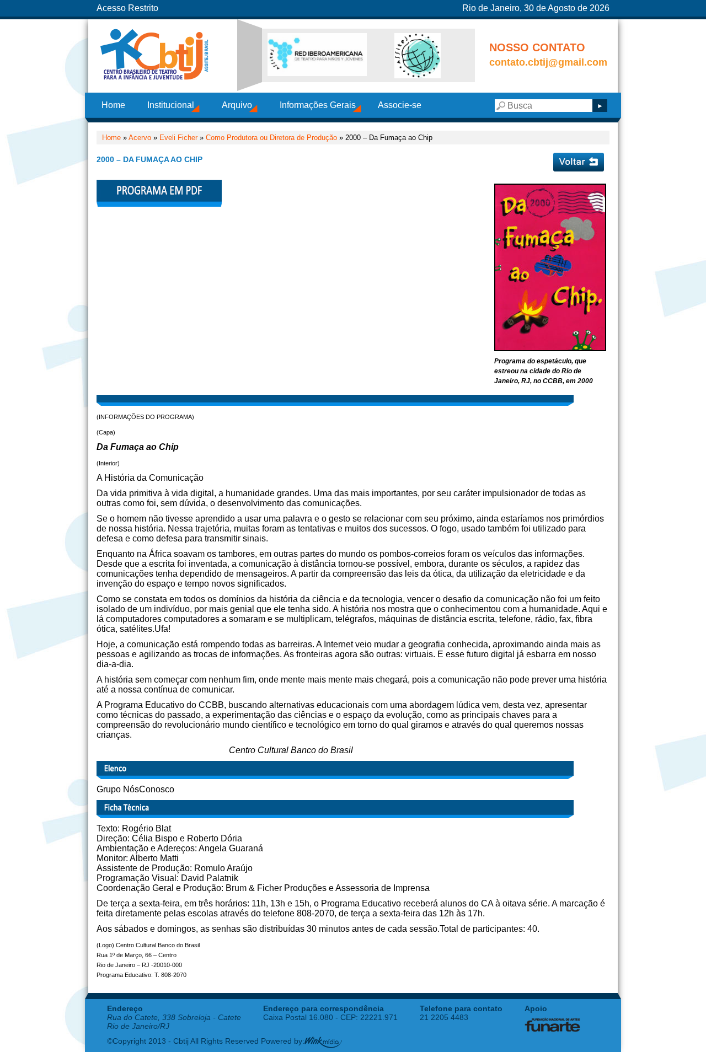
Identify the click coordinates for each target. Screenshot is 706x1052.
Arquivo (237, 105)
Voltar (578, 162)
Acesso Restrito (127, 8)
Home (113, 105)
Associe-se (399, 105)
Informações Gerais (318, 105)
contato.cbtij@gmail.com (548, 62)
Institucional (170, 105)
